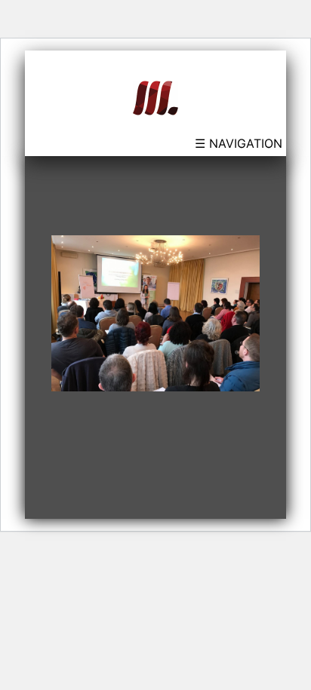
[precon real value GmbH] (155, 96)
